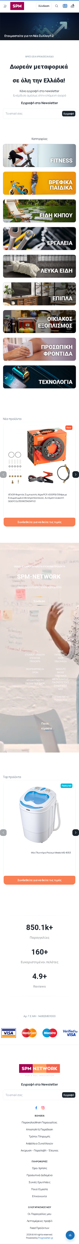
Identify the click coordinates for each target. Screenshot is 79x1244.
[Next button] (75, 474)
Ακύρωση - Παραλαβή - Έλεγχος (39, 1150)
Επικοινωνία (39, 1196)
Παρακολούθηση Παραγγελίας (39, 1122)
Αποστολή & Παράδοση (39, 1129)
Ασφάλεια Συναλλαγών (39, 1143)
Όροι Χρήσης (39, 1168)
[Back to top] (70, 1235)
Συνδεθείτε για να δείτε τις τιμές (39, 522)
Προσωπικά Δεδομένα (40, 1175)
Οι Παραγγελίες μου (39, 1214)
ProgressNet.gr (45, 1237)
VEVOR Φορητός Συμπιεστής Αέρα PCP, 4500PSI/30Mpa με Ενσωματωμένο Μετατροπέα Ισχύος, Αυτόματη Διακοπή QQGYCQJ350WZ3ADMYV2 (37, 498)
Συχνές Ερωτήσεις (40, 1182)
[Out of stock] (39, 844)
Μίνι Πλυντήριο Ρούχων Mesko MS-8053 (51, 852)
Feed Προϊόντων (39, 1228)
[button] (65, 6)
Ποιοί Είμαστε (39, 1189)
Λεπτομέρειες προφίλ (39, 1221)
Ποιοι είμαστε (46, 726)
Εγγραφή (69, 113)
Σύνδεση (43, 6)
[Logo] (17, 6)
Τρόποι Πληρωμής (39, 1136)
